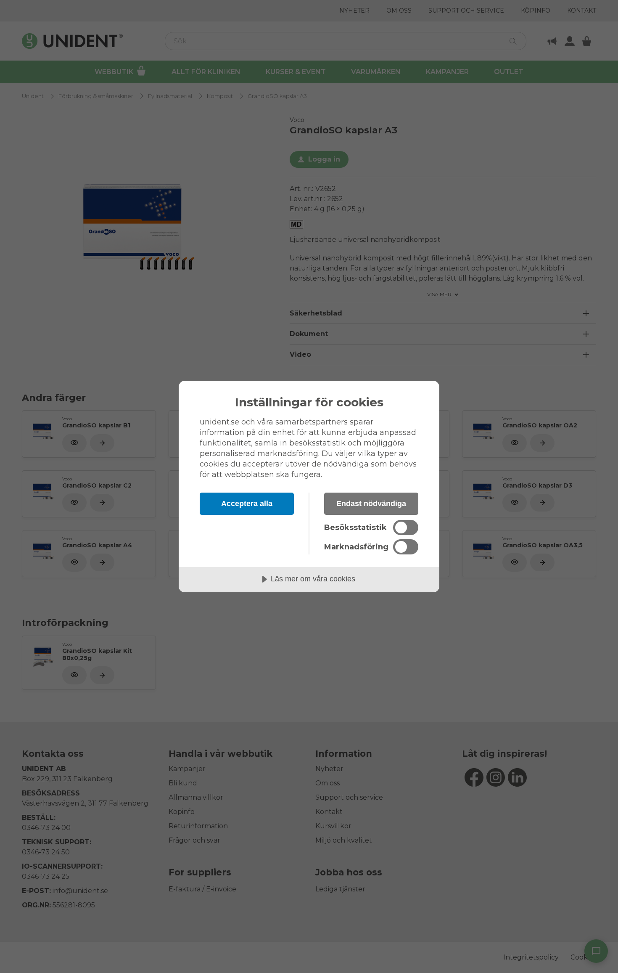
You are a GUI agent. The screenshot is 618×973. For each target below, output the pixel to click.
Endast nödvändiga (371, 503)
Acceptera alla (246, 503)
